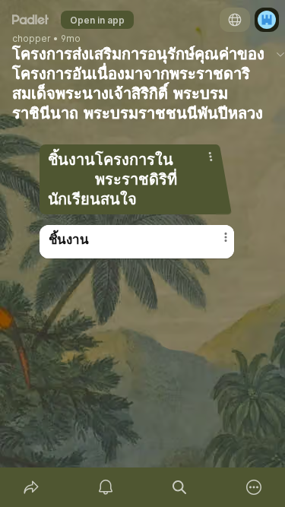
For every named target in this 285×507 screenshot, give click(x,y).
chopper (31, 38)
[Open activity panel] (106, 487)
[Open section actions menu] (210, 156)
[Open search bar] (180, 487)
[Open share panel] (31, 487)
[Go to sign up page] (267, 20)
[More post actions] (216, 243)
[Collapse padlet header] (280, 54)
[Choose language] (235, 20)
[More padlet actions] (254, 487)
